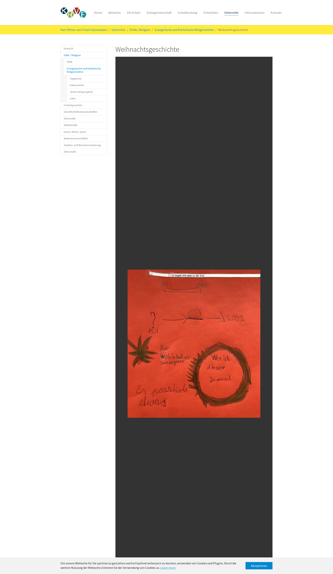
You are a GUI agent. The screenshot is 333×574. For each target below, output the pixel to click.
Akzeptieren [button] (259, 566)
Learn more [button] (168, 568)
